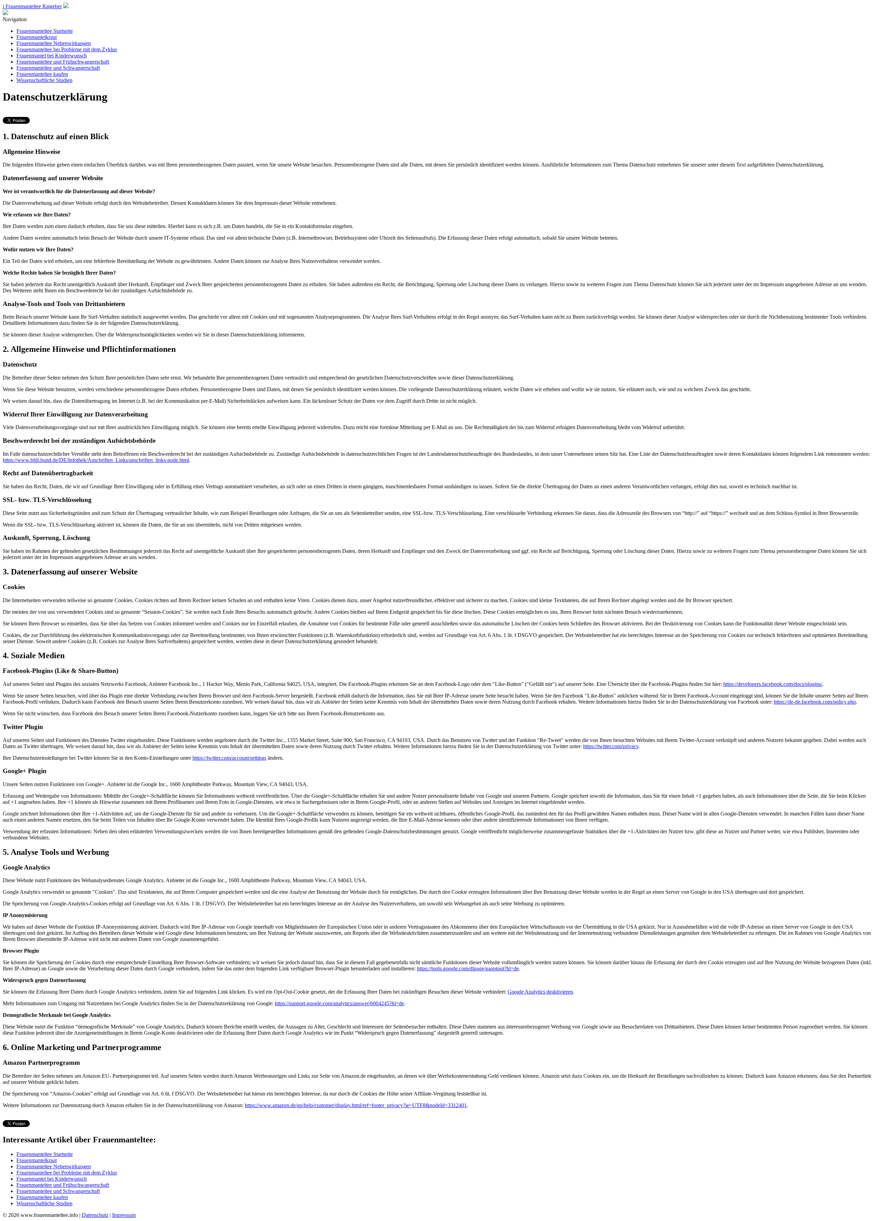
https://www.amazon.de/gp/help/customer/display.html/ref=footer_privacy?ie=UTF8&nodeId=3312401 (356, 1105)
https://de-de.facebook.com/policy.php (815, 702)
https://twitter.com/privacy (610, 746)
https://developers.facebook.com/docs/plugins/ (772, 684)
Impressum (124, 1215)
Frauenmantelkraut (36, 37)
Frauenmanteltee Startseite (44, 31)
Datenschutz (95, 1215)
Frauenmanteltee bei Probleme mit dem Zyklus (66, 49)
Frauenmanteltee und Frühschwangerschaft (62, 62)
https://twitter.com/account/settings (229, 758)
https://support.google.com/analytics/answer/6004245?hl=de (339, 1003)
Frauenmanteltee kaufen (42, 74)
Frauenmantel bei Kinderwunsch (51, 55)
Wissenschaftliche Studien (44, 80)
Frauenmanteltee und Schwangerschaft (58, 68)
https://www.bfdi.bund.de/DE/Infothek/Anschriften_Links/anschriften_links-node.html (96, 460)
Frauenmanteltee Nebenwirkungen (53, 43)
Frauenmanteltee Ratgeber (32, 6)
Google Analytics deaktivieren (540, 992)
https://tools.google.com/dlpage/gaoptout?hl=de (468, 968)
